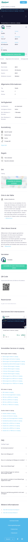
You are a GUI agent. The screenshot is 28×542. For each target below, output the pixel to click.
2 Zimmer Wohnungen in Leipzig (11, 369)
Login (23, 2)
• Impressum (14, 533)
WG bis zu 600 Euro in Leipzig (10, 399)
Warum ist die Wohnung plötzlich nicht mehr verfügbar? (12, 493)
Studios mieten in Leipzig (9, 413)
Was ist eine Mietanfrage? (7, 466)
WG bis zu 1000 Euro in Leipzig (10, 404)
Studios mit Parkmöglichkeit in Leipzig (12, 418)
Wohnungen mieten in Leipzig (10, 356)
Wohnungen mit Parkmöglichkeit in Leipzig (14, 361)
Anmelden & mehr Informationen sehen (14, 267)
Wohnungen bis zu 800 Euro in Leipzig (12, 381)
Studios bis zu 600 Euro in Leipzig (11, 425)
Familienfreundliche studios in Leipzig (12, 421)
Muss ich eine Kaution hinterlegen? (10, 486)
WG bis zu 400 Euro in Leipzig (10, 397)
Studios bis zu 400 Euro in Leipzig (11, 423)
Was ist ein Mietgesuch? (7, 454)
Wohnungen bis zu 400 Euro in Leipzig (12, 376)
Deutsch (8, 539)
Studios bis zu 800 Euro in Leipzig (11, 428)
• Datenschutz (14, 529)
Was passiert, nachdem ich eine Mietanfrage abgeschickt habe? (12, 479)
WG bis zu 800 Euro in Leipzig (10, 402)
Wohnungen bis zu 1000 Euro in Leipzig (13, 383)
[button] (4, 323)
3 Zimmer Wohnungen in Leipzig (11, 371)
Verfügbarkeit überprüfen (13, 54)
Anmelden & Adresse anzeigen (14, 182)
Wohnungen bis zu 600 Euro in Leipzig (12, 378)
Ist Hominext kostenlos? (7, 448)
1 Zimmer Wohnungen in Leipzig (11, 366)
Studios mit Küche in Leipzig (10, 416)
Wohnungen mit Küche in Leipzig (11, 359)
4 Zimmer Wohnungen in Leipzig (11, 373)
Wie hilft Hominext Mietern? (10, 512)
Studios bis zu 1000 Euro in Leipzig (11, 430)
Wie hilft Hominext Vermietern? (11, 509)
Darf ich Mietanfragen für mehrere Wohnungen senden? (10, 472)
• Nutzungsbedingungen (14, 525)
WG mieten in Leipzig (8, 392)
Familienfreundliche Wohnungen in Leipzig (14, 364)
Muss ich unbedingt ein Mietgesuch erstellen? (13, 460)
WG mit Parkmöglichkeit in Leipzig (11, 395)
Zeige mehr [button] (4, 145)
